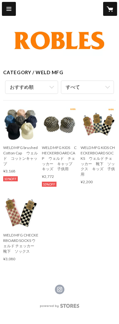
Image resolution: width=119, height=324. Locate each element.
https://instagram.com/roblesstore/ (59, 289)
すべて (73, 87)
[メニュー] (9, 9)
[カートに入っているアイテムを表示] (110, 9)
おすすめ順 (22, 87)
